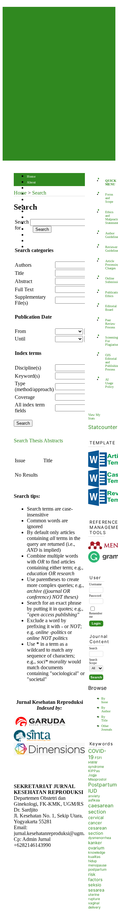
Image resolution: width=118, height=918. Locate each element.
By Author (105, 709)
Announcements (38, 217)
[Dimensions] (50, 753)
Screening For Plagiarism (107, 341)
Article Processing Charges (107, 264)
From (20, 331)
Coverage (25, 397)
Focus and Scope (107, 198)
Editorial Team (38, 241)
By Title (104, 718)
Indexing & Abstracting (44, 235)
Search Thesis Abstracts (38, 440)
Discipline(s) (28, 368)
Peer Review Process (107, 323)
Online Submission (107, 280)
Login (31, 188)
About (31, 182)
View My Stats (94, 416)
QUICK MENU (107, 182)
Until (20, 338)
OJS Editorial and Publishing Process (107, 362)
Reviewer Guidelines (107, 248)
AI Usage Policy (107, 383)
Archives (33, 212)
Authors (23, 265)
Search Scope (93, 661)
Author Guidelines (107, 235)
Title (19, 273)
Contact (32, 247)
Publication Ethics (107, 294)
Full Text (24, 289)
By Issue (104, 700)
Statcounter (102, 427)
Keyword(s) (27, 376)
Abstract (23, 281)
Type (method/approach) (34, 386)
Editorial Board (107, 307)
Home (31, 176)
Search (31, 200)
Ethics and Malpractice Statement (107, 217)
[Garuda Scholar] (40, 726)
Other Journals (106, 727)
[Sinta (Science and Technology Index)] (32, 741)
